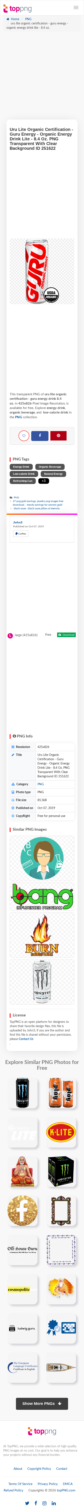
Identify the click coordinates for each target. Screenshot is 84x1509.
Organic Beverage (50, 466)
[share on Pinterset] (58, 436)
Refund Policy (13, 1490)
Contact (61, 1468)
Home (14, 19)
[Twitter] (27, 1503)
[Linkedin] (54, 1503)
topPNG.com (66, 1490)
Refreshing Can (22, 481)
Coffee (22, 533)
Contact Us (26, 1039)
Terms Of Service (20, 1484)
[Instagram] (44, 1503)
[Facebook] (39, 436)
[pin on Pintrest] (31, 1083)
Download (68, 635)
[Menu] (76, 7)
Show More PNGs (39, 1403)
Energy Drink (21, 466)
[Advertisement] (42, 78)
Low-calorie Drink (24, 473)
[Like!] (24, 435)
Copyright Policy (39, 1468)
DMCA (68, 1484)
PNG (27, 19)
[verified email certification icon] (61, 1328)
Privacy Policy (48, 1484)
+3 (44, 481)
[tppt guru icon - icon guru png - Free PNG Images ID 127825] (42, 858)
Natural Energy (53, 473)
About (18, 1468)
